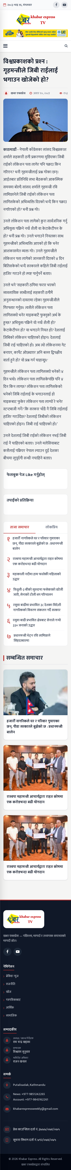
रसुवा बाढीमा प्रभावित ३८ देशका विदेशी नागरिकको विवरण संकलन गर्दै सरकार (37, 608)
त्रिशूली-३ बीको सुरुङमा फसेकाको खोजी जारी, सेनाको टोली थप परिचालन (38, 592)
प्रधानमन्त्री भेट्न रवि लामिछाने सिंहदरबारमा (32, 638)
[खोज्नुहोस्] (65, 46)
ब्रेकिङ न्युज (12, 976)
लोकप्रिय (52, 527)
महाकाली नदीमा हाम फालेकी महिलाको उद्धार (37, 577)
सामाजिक (11, 1015)
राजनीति (10, 984)
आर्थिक (10, 1007)
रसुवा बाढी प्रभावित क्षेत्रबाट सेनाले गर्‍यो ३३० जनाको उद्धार (37, 623)
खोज (8, 991)
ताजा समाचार (19, 527)
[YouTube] (64, 5)
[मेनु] (5, 46)
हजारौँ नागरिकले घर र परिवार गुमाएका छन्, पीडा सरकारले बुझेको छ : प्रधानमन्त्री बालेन (38, 543)
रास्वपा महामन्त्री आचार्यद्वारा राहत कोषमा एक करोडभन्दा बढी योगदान (38, 561)
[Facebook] (56, 5)
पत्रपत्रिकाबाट (13, 999)
